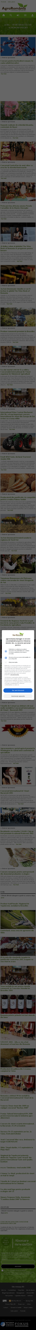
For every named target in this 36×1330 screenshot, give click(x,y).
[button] (18, 662)
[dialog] (18, 665)
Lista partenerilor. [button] (14, 674)
